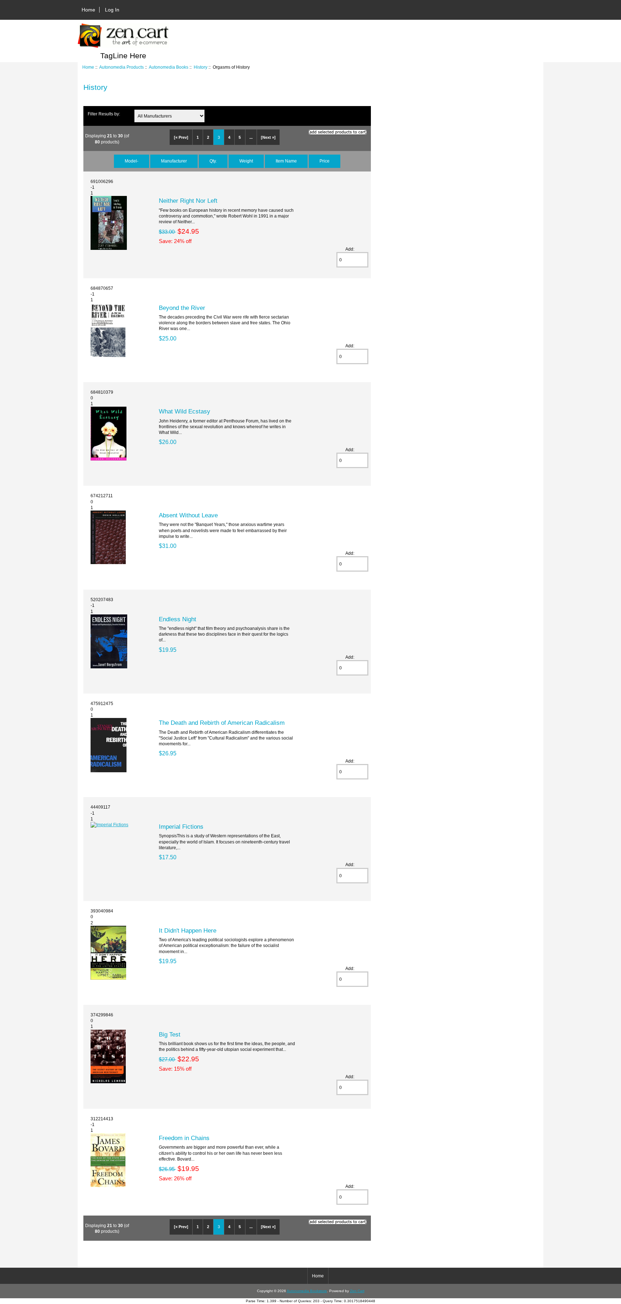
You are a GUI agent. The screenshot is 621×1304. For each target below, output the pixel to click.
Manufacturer (174, 161)
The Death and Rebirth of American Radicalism (222, 722)
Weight (246, 161)
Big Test (169, 1034)
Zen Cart (357, 1291)
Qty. (213, 161)
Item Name (286, 161)
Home (88, 10)
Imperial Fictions (181, 826)
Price (324, 161)
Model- (131, 161)
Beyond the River (182, 307)
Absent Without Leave (188, 515)
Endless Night (177, 619)
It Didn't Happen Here (187, 930)
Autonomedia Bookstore (307, 1291)
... (251, 137)
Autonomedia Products (121, 67)
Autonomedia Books (168, 67)
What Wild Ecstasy (184, 411)
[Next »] (268, 137)
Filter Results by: (104, 113)
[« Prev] (181, 137)
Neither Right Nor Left (188, 200)
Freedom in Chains (184, 1137)
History (200, 67)
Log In (112, 10)
